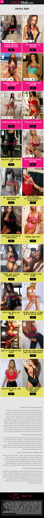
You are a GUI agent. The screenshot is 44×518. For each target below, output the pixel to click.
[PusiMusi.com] (22, 2)
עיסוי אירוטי (15, 496)
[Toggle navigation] (2, 1)
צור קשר (26, 495)
